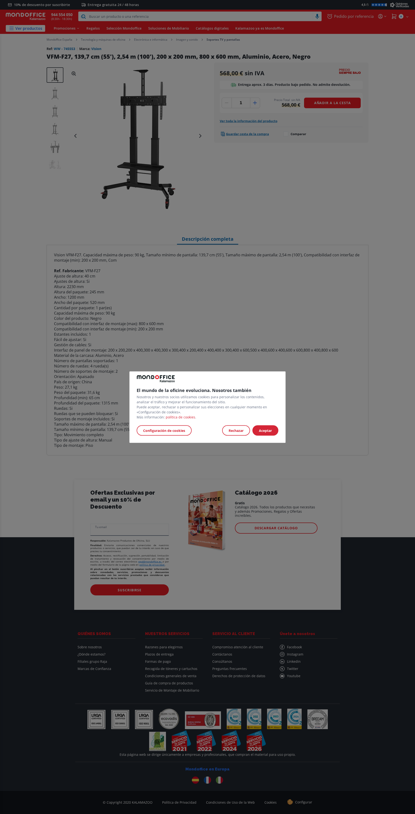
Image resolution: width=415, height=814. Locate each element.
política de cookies (180, 417)
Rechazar (236, 430)
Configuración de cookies (164, 430)
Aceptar (265, 430)
